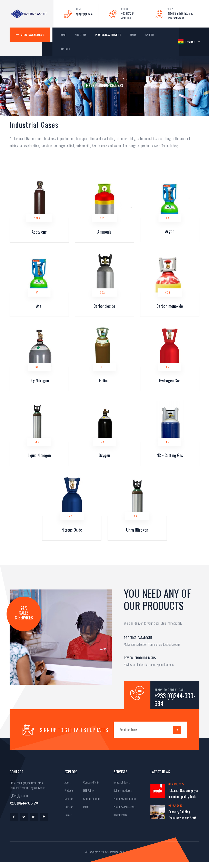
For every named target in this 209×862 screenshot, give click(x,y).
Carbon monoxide (170, 306)
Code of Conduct (91, 798)
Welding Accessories (123, 807)
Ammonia (104, 232)
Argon (169, 231)
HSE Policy (88, 790)
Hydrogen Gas (169, 380)
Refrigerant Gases (122, 790)
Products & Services (108, 34)
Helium (104, 380)
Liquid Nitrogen (39, 455)
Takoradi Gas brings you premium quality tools (183, 793)
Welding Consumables (124, 798)
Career (149, 34)
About (67, 782)
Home (63, 34)
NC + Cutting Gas (170, 455)
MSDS (133, 34)
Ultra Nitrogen (137, 530)
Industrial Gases (121, 782)
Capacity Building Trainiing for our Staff (182, 814)
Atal (39, 306)
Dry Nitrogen (39, 380)
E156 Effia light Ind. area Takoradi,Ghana (180, 15)
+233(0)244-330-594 (128, 15)
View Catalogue (32, 34)
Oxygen (104, 455)
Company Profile (91, 782)
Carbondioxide (104, 306)
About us (80, 34)
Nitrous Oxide (72, 530)
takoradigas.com (116, 852)
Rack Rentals (120, 815)
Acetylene (39, 232)
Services (68, 798)
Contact (65, 49)
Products (68, 790)
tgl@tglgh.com (84, 14)
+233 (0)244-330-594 (175, 699)
